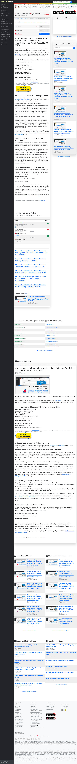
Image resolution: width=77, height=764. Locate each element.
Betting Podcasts (6, 39)
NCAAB (26, 18)
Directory (4, 21)
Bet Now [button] (46, 14)
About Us (17, 723)
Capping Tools (18, 713)
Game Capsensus (6, 36)
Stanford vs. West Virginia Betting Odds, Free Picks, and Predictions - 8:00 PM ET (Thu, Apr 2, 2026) (34, 585)
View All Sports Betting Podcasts (64, 36)
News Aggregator (6, 38)
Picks (18, 22)
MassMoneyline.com (51, 649)
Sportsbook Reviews (7, 25)
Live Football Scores (50, 707)
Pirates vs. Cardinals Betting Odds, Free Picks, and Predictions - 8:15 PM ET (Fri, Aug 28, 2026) (66, 562)
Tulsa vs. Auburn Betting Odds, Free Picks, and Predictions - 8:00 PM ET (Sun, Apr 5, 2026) (63, 78)
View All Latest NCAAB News (29, 630)
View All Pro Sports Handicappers (45, 350)
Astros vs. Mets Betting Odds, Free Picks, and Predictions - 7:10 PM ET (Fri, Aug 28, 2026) (66, 620)
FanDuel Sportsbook (50, 706)
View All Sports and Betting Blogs (29, 691)
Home (16, 705)
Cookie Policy (64, 707)
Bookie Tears (5, 26)
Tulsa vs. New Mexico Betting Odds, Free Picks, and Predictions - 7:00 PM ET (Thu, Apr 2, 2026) (34, 597)
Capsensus (40, 22)
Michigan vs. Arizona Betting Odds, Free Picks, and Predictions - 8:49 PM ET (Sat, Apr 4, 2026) (64, 114)
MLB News (61, 567)
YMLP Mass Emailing (35, 723)
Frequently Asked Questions (36, 717)
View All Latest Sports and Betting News (61, 630)
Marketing (32, 706)
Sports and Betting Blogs (36, 715)
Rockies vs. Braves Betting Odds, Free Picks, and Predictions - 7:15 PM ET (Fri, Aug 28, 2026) (66, 597)
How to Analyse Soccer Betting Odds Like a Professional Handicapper (26, 645)
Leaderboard (5, 19)
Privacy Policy (64, 706)
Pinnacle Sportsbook (50, 705)
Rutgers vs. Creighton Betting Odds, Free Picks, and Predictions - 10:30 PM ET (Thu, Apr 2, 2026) (34, 562)
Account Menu (5, 7)
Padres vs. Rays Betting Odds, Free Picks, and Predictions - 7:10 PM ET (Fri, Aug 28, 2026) (66, 609)
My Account (5, 6)
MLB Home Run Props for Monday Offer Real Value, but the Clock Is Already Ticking (29, 668)
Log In (7, 762)
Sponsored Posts (34, 709)
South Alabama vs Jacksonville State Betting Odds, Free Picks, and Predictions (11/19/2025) (31, 252)
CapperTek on (33, 725)
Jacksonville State (25, 99)
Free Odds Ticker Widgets (36, 719)
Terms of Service (65, 705)
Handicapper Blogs (34, 716)
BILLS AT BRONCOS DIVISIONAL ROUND (57, 678)
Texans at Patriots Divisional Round (56, 666)
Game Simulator (6, 34)
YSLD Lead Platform (34, 722)
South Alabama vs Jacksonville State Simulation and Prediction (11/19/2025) (30, 271)
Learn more (43, 200)
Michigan (61, 445)
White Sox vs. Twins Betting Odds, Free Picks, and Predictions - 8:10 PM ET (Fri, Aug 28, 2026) (66, 574)
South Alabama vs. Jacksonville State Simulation (25, 159)
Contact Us (17, 728)
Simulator (34, 22)
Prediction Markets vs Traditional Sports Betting (60, 660)
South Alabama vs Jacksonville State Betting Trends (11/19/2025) (30, 259)
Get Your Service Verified (36, 710)
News (46, 22)
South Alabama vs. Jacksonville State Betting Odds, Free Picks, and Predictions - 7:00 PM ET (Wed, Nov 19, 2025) (38, 299)
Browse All (4, 44)
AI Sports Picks (49, 709)
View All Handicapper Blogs (61, 684)
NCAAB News (27, 293)
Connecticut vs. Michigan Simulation (25, 497)
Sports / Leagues (6, 13)
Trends (22, 22)
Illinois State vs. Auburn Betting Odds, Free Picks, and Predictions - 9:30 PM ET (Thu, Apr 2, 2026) (34, 574)
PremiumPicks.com (34, 82)
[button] (74, 1)
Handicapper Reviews (7, 23)
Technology (33, 705)
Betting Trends (5, 31)
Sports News (5, 15)
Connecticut (53, 445)
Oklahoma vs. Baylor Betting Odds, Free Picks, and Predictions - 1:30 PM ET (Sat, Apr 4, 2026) (64, 147)
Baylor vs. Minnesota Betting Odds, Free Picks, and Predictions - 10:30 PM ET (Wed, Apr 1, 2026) (34, 609)
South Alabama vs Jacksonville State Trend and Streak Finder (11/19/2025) (30, 265)
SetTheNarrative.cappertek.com (53, 662)
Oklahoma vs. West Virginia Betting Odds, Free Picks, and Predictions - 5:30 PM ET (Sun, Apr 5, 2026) (63, 60)
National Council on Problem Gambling (31, 196)
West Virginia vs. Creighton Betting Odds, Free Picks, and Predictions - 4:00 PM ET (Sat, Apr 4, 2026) (63, 95)
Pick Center (5, 12)
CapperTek (17, 18)
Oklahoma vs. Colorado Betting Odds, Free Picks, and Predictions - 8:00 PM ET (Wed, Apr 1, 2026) (34, 620)
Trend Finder (5, 32)
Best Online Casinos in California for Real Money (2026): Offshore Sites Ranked (28, 684)
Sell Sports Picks (18, 726)
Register (2, 762)
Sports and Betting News (24, 364)
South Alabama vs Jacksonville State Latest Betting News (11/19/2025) (30, 285)
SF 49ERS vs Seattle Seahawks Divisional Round (60, 672)
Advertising (33, 707)
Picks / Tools (44, 34)
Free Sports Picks (34, 720)
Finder (28, 22)
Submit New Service (35, 712)
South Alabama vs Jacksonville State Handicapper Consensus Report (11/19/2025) (30, 278)
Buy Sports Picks (18, 725)
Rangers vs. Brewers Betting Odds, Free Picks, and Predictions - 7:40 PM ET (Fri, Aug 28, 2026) (66, 585)
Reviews (17, 712)
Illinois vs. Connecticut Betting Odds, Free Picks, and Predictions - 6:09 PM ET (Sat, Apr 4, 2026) (64, 131)
